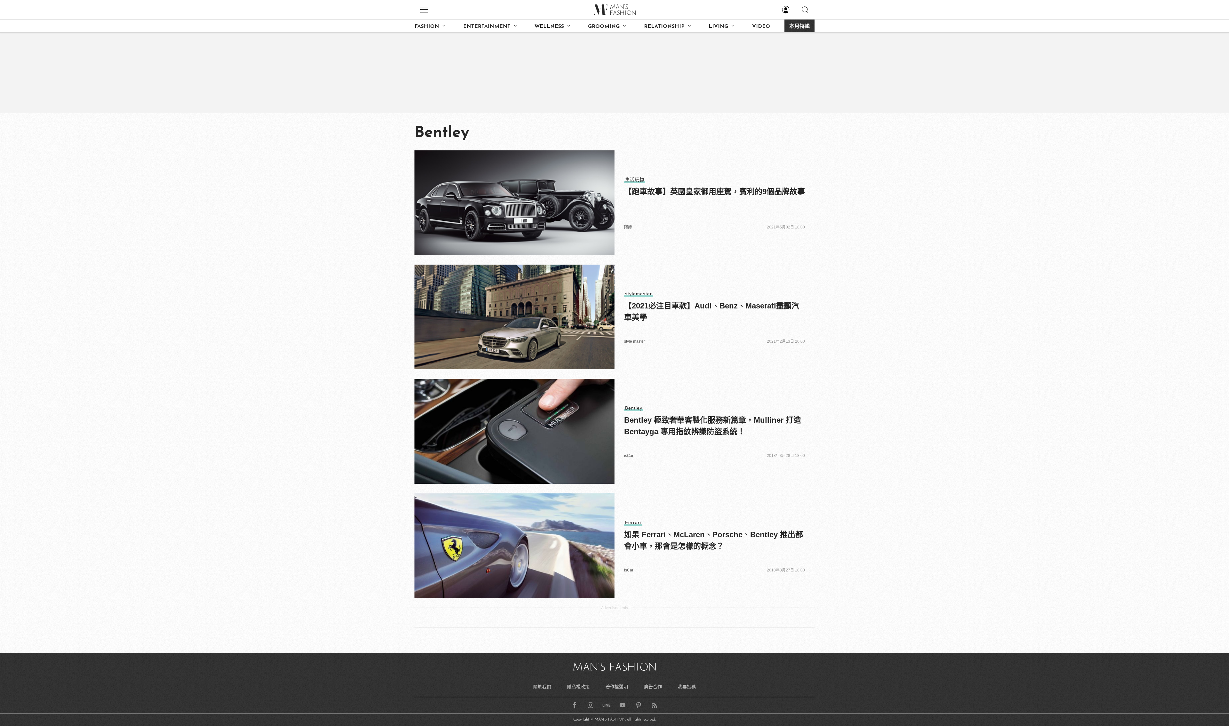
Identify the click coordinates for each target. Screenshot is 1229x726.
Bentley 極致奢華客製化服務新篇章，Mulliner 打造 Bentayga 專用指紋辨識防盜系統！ (712, 426)
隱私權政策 (578, 686)
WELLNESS (549, 26)
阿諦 (628, 227)
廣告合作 (653, 686)
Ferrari (633, 522)
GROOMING (604, 26)
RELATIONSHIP (664, 26)
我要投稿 (687, 686)
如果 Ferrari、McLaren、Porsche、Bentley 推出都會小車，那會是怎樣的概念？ (713, 540)
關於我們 (542, 686)
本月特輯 (799, 26)
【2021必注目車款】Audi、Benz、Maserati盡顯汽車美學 (711, 311)
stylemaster (638, 293)
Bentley (633, 408)
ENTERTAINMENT (486, 26)
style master (634, 341)
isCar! (629, 455)
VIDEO (761, 26)
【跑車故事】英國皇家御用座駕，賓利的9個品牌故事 (714, 191)
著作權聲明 (617, 686)
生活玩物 (634, 179)
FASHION (426, 26)
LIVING (718, 26)
